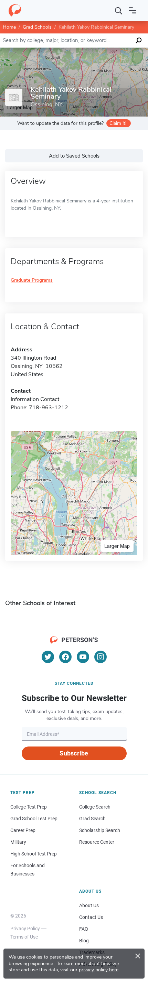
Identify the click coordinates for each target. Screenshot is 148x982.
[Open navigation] (132, 10)
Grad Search (92, 818)
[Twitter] (48, 657)
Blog (84, 940)
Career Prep (22, 830)
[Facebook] (65, 657)
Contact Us (91, 917)
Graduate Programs (32, 280)
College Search (94, 807)
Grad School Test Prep (33, 818)
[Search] (119, 10)
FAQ (83, 929)
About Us (89, 905)
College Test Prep (28, 807)
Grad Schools (37, 27)
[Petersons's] (15, 10)
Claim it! (117, 123)
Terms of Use (24, 937)
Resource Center (96, 842)
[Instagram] (100, 657)
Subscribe (74, 753)
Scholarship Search (99, 830)
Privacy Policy (25, 928)
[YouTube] (83, 657)
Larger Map (117, 545)
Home (9, 27)
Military (18, 842)
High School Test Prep (33, 853)
